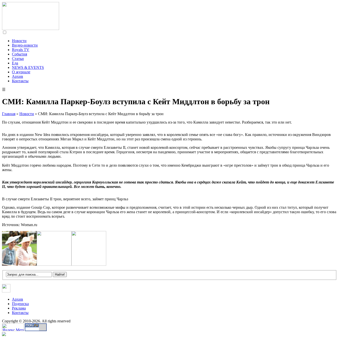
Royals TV (20, 50)
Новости (19, 41)
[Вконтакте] (6, 291)
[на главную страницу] (30, 28)
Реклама (19, 308)
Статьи (18, 58)
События (19, 54)
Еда (15, 63)
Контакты (20, 81)
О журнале (21, 72)
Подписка (20, 304)
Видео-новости (25, 45)
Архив (17, 76)
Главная (8, 114)
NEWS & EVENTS (28, 67)
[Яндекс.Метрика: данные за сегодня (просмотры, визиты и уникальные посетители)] (13, 327)
